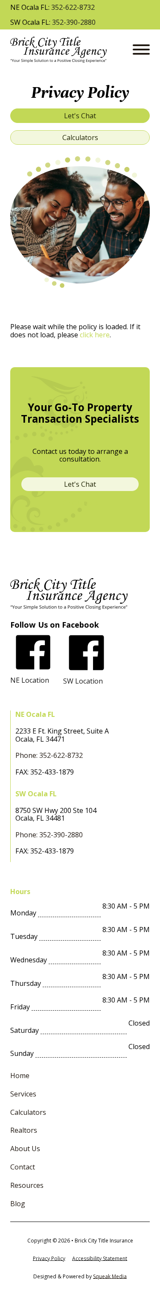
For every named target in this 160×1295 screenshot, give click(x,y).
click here (95, 334)
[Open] (141, 49)
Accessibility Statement (99, 1259)
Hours (20, 891)
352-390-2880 (74, 22)
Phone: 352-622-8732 (49, 755)
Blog (17, 1204)
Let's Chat (80, 115)
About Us (25, 1149)
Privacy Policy (49, 1259)
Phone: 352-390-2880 (49, 835)
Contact (22, 1167)
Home (19, 1076)
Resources (27, 1185)
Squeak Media (110, 1276)
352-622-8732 (73, 7)
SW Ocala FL (36, 793)
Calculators (80, 137)
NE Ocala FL (35, 714)
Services (23, 1094)
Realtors (23, 1130)
